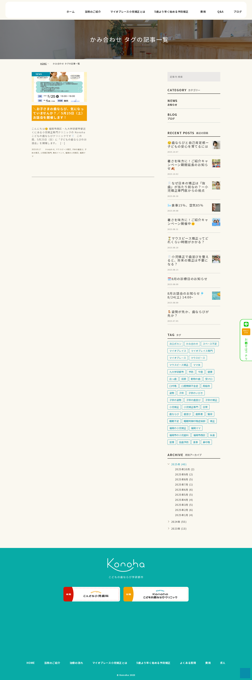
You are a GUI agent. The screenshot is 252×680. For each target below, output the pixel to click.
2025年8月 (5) (184, 479)
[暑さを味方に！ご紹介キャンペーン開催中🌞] (216, 222)
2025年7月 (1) (184, 484)
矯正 (212, 421)
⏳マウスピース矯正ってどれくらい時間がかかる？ (188, 240)
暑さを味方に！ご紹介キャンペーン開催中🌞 (187, 221)
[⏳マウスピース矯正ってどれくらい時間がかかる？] (216, 240)
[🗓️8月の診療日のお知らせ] (216, 281)
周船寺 (206, 386)
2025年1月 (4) (184, 515)
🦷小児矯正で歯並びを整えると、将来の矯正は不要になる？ (188, 260)
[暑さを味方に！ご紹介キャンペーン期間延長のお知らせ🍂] (216, 163)
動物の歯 (195, 379)
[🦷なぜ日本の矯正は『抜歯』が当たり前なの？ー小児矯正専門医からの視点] (216, 185)
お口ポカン (175, 343)
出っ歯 (173, 379)
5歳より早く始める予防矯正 (171, 11)
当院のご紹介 (93, 11)
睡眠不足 (174, 421)
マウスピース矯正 (63, 149)
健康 (210, 372)
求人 (223, 663)
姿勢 (171, 393)
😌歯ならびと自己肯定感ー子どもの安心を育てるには (188, 144)
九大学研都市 (176, 372)
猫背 (210, 414)
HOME (43, 63)
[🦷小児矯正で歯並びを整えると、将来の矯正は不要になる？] (216, 259)
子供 (181, 393)
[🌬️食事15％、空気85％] (216, 207)
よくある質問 (188, 663)
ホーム (71, 11)
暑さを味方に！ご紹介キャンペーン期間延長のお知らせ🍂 (187, 164)
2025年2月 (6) (184, 510)
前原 (183, 379)
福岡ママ (196, 428)
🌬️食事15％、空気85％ (185, 205)
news (39, 74)
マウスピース (198, 357)
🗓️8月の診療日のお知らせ (187, 278)
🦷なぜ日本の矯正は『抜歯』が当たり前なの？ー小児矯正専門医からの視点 (187, 187)
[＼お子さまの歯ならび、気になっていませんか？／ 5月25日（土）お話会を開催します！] (59, 87)
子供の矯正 (211, 400)
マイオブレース (177, 357)
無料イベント (58, 152)
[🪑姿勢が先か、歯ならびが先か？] (216, 314)
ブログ (238, 11)
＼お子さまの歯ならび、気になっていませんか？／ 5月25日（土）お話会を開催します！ (59, 113)
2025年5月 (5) (184, 494)
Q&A (220, 11)
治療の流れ (76, 663)
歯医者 (199, 414)
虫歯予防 (184, 442)
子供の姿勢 (175, 400)
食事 (195, 442)
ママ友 (196, 364)
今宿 (200, 372)
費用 (203, 11)
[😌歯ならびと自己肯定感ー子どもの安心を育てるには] (216, 145)
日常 (205, 407)
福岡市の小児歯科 (179, 435)
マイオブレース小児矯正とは (127, 11)
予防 (191, 372)
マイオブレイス (177, 350)
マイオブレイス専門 (202, 350)
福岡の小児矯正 (72, 152)
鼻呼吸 (206, 442)
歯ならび (174, 414)
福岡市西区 (199, 435)
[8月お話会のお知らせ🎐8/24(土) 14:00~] (216, 296)
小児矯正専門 (46, 152)
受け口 (208, 379)
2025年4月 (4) (184, 499)
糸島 (212, 435)
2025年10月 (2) (185, 469)
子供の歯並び (77, 149)
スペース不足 (210, 343)
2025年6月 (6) (184, 489)
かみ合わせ (50, 149)
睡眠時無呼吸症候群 (194, 421)
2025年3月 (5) (184, 504)
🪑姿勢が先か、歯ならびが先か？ (188, 313)
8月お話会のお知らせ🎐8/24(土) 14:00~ (185, 295)
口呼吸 (173, 386)
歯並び (187, 414)
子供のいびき (195, 393)
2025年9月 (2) (184, 474)
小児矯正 (174, 407)
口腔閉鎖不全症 (189, 386)
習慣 (171, 442)
